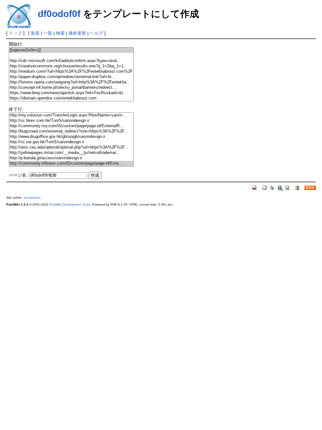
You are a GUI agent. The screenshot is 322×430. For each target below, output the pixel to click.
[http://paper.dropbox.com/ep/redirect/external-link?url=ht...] (71, 77)
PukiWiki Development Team (69, 204)
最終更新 (77, 33)
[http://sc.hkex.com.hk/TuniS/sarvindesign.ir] (71, 120)
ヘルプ (96, 33)
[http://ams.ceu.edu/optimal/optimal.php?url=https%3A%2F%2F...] (71, 147)
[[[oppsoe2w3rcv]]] (71, 50)
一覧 (47, 33)
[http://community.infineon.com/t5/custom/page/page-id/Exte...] (71, 163)
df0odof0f (59, 13)
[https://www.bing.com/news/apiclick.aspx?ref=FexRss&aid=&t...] (71, 93)
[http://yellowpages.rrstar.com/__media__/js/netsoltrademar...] (71, 153)
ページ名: (18, 175)
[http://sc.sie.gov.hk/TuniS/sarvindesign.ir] (71, 142)
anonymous (32, 197)
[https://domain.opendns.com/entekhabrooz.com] (71, 98)
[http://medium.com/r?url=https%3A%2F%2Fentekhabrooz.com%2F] (71, 71)
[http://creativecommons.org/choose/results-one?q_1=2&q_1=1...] (71, 66)
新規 (35, 33)
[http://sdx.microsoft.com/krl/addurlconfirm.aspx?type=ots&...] (71, 61)
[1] (71, 55)
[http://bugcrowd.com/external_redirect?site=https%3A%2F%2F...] (71, 131)
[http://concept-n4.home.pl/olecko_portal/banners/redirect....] (71, 87)
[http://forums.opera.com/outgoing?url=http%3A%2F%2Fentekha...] (71, 82)
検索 (60, 33)
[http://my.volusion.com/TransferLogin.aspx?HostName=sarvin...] (71, 115)
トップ (15, 33)
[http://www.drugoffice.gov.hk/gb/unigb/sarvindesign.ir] (71, 136)
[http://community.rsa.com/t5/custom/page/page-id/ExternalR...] (71, 126)
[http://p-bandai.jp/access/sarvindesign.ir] (71, 158)
